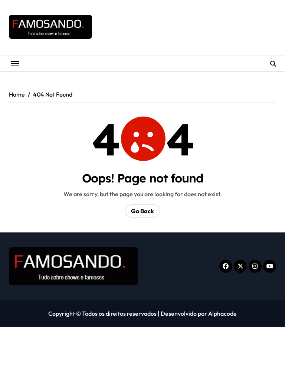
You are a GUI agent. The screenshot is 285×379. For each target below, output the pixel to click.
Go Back (142, 211)
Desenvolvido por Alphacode (199, 313)
